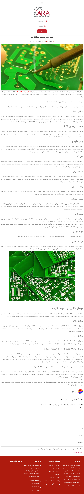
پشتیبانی (41, 26)
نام (82, 429)
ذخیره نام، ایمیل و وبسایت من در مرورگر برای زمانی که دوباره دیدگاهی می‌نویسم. (60, 448)
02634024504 (40, 22)
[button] (42, 3)
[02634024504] (46, 21)
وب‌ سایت (80, 442)
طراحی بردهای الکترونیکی (23, 92)
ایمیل (81, 435)
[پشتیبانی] (44, 26)
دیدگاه (81, 408)
